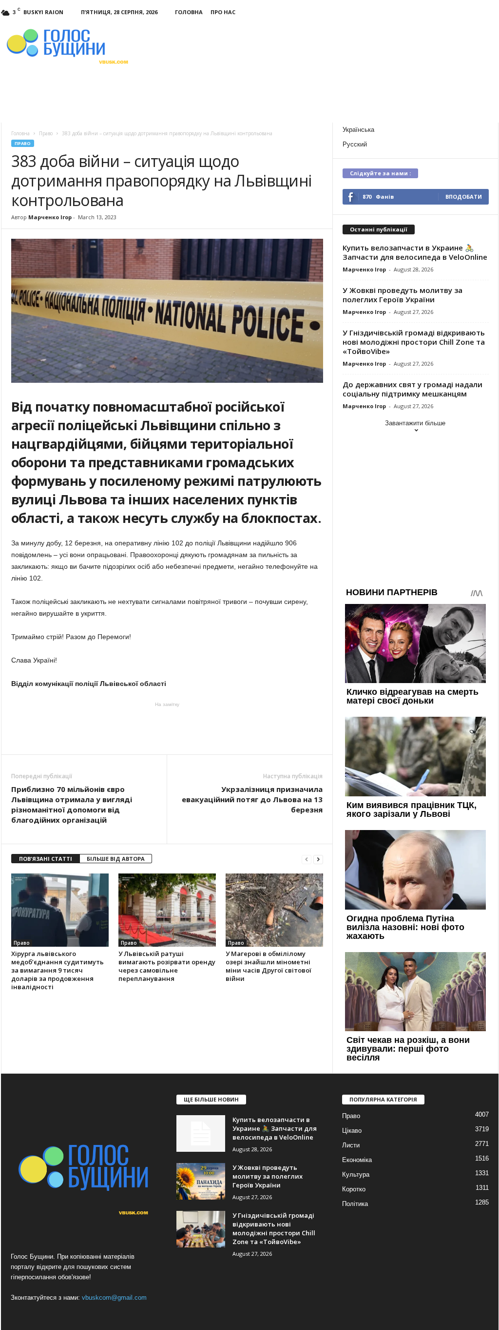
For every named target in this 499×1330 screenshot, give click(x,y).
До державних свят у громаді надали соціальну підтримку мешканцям (412, 388)
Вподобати (463, 196)
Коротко (353, 1189)
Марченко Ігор (50, 217)
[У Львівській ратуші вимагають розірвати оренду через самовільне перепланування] (167, 910)
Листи (351, 1145)
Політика (355, 1203)
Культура (355, 1174)
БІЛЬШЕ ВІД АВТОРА (116, 858)
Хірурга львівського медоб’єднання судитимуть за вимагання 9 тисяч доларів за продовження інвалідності (57, 970)
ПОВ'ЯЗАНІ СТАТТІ (45, 858)
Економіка (357, 1160)
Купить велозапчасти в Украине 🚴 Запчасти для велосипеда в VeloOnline (415, 252)
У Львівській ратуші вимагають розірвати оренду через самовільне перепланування (166, 966)
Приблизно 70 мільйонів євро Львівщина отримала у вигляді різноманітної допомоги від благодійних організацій (71, 804)
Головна (189, 12)
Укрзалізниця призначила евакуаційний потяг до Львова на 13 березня (252, 799)
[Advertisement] (167, 727)
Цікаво (352, 1130)
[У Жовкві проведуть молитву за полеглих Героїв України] (200, 1181)
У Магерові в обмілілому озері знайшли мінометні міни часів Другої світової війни (268, 966)
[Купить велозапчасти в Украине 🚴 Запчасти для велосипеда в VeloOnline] (200, 1133)
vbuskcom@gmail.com (114, 1297)
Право (23, 143)
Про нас (223, 12)
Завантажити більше (415, 423)
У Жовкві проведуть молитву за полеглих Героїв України (402, 294)
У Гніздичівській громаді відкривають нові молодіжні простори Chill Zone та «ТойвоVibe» (414, 342)
